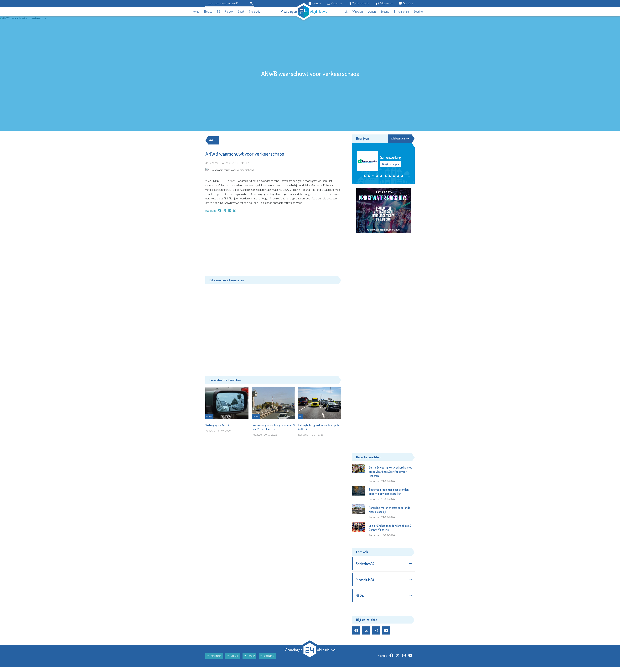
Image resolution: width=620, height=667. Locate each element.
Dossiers (407, 3)
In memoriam (401, 11)
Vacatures (336, 3)
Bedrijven (419, 11)
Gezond (385, 11)
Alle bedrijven (398, 138)
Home (196, 11)
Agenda (316, 3)
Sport (241, 11)
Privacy (251, 655)
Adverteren (386, 3)
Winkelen (357, 11)
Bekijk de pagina (390, 164)
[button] (364, 176)
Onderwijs (254, 11)
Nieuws (208, 11)
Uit (346, 11)
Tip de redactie (360, 3)
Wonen (372, 11)
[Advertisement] (273, 245)
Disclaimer (269, 655)
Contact (234, 655)
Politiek (229, 11)
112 (218, 11)
